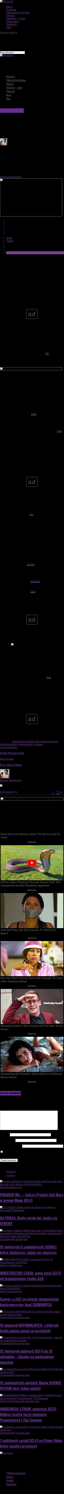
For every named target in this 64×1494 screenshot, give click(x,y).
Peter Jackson (35, 744)
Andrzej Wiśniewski (10, 177)
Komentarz (7, 1109)
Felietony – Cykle (15, 18)
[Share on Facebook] (35, 220)
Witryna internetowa (10, 1146)
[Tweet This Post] (35, 223)
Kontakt (10, 1480)
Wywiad (10, 15)
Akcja (15, 741)
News (9, 6)
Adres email (7, 1140)
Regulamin (11, 1484)
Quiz (8, 27)
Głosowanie (12, 21)
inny (59, 430)
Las (31, 514)
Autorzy (9, 1477)
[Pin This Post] (35, 226)
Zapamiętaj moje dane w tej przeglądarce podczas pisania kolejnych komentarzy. (29, 1153)
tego (33, 413)
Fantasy (22, 741)
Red (49, 677)
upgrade (35, 581)
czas (32, 591)
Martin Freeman (18, 744)
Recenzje (11, 9)
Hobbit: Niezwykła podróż (41, 741)
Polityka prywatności (16, 1473)
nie (47, 353)
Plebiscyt (11, 24)
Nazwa (4, 1134)
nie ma (30, 564)
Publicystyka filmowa (17, 12)
